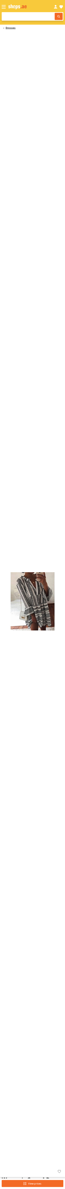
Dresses (11, 27)
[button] (32, 601)
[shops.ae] (27, 6)
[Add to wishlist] (59, 1172)
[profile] (55, 7)
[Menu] (4, 7)
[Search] (59, 16)
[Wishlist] (61, 7)
